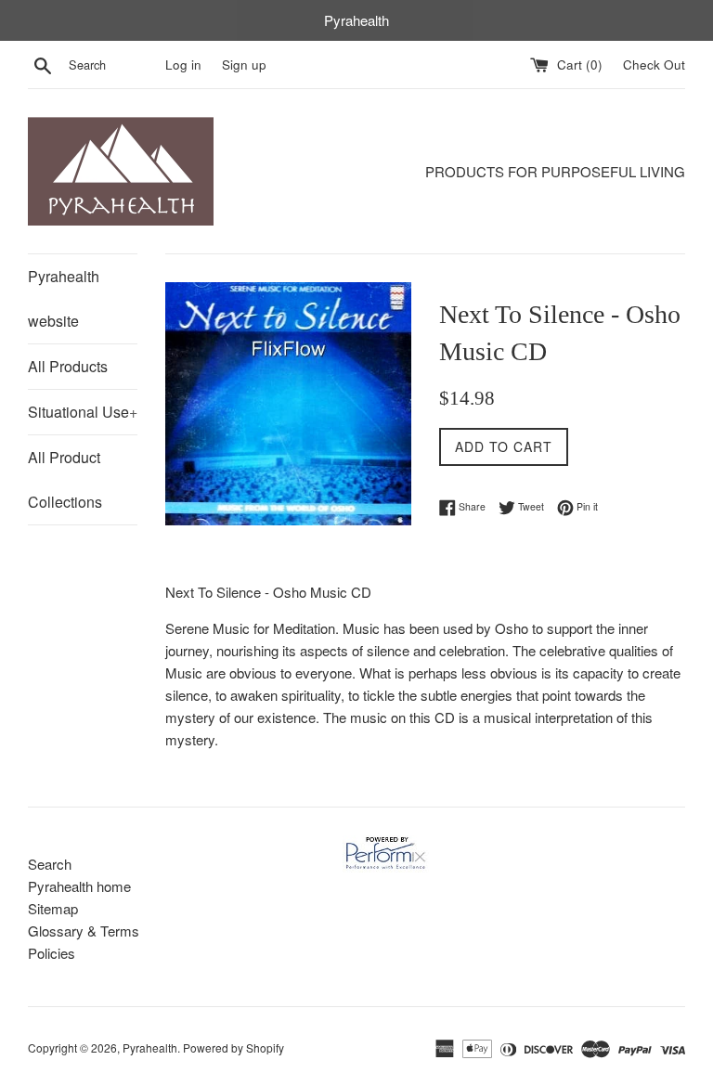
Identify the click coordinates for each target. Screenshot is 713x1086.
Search (49, 863)
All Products (68, 366)
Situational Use (82, 411)
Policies (51, 953)
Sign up (244, 64)
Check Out (654, 64)
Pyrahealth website (63, 298)
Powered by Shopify (233, 1047)
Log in (183, 64)
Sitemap (53, 908)
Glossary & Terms (83, 930)
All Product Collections (65, 479)
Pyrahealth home (79, 886)
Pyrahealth (150, 1047)
